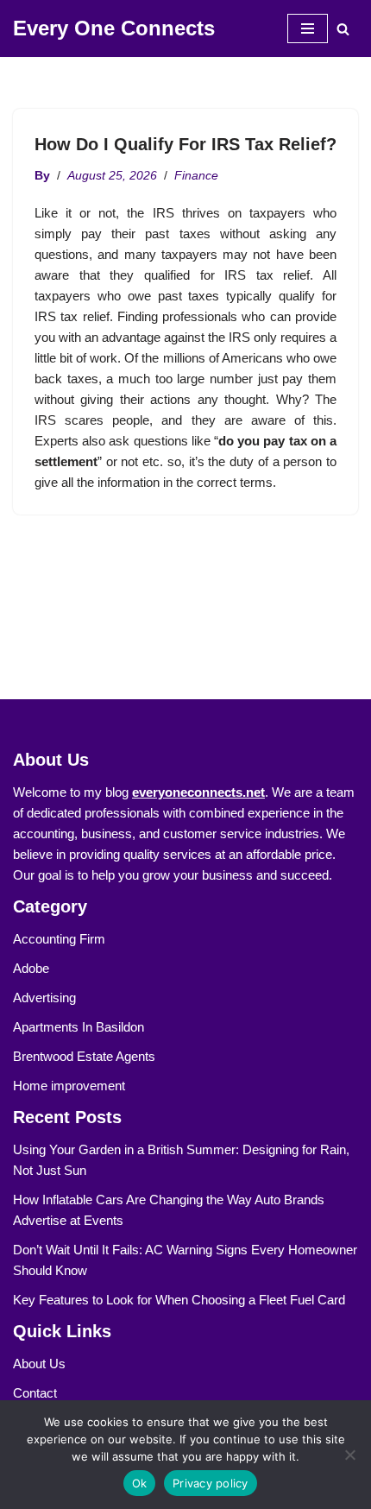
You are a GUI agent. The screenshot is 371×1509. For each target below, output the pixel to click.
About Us (39, 1363)
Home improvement (69, 1085)
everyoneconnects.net (198, 792)
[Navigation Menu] (307, 28)
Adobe (31, 968)
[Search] (342, 28)
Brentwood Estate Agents (84, 1056)
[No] (349, 1454)
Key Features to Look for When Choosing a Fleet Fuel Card (179, 1299)
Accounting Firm (59, 938)
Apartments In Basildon (78, 1027)
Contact (35, 1393)
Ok (140, 1483)
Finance (196, 175)
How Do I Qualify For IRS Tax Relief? (185, 144)
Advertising (44, 997)
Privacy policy (210, 1483)
